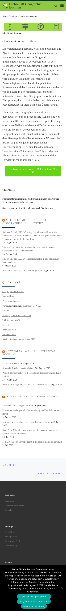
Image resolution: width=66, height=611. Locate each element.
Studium (13, 16)
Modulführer (8, 296)
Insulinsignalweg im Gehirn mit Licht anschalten (24, 384)
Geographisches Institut (13, 291)
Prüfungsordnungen (11, 301)
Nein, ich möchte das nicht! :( (33, 601)
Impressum (9, 501)
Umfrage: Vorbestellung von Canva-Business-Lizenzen (27, 422)
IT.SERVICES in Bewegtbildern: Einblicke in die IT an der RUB (32, 442)
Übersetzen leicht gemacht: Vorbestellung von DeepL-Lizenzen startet (30, 412)
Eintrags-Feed (11, 536)
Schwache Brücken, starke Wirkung (18, 368)
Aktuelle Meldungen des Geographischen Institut (24, 221)
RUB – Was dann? (10, 363)
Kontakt (8, 510)
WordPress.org (11, 545)
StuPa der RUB (9, 334)
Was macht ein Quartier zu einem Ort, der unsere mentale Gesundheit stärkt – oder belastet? (28, 249)
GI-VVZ (37, 306)
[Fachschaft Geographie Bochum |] (5, 5)
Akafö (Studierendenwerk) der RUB (18, 339)
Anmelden (9, 532)
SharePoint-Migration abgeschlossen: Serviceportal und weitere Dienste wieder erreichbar (31, 432)
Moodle (5, 310)
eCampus (27, 306)
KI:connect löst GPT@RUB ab (16, 405)
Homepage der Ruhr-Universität (16, 315)
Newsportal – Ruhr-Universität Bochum (29, 352)
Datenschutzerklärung (14, 505)
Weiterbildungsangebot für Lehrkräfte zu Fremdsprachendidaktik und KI (31, 374)
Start (4, 16)
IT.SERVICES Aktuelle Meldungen (32, 396)
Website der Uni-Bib (11, 320)
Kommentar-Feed (12, 541)
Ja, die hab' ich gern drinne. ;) (34, 596)
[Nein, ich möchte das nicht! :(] (62, 588)
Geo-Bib (6, 325)
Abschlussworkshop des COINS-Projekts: (21, 270)
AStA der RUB (9, 330)
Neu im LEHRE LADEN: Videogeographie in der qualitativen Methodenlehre (30, 260)
